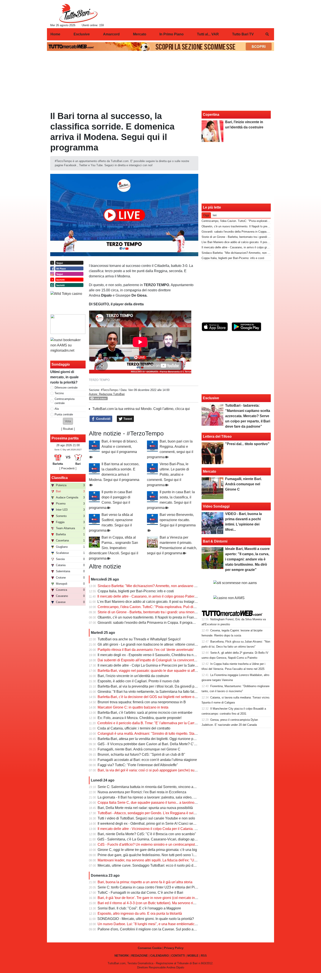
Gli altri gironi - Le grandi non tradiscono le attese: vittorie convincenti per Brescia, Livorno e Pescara (175, 644)
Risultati (68, 428)
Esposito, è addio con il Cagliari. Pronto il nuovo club (138, 681)
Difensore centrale (66, 387)
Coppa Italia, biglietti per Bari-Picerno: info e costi (136, 591)
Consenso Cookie (150, 948)
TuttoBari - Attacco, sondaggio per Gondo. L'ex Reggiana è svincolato (151, 813)
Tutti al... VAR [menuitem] (208, 34)
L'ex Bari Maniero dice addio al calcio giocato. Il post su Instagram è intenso (155, 601)
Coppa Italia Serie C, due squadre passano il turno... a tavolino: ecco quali (155, 802)
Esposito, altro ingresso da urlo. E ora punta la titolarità (140, 913)
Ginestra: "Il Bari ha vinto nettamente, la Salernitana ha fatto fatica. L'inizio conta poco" (164, 691)
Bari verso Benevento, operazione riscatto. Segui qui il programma (178, 520)
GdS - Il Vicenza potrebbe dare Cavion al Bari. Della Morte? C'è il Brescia (154, 744)
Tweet (127, 418)
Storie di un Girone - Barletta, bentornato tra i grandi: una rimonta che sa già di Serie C (164, 612)
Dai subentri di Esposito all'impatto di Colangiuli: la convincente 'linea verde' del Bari (163, 660)
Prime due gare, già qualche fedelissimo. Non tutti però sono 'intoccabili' (153, 855)
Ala (57, 408)
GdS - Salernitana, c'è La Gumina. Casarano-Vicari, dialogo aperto (148, 839)
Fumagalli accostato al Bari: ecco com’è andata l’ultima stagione (147, 760)
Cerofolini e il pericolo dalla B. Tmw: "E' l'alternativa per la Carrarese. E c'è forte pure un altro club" (173, 723)
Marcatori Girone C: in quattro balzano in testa (133, 707)
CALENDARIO (159, 955)
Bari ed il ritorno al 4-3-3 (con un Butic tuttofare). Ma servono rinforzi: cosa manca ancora (166, 903)
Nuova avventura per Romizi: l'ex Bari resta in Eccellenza (142, 792)
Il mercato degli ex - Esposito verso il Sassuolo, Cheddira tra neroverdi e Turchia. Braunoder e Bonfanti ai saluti (183, 655)
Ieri (215, 215)
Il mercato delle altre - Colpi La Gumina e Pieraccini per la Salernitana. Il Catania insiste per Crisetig (175, 665)
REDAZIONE (139, 955)
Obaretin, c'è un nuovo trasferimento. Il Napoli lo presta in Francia (148, 617)
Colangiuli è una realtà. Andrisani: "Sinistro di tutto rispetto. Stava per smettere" (158, 733)
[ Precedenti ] (67, 468)
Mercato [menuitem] (139, 34)
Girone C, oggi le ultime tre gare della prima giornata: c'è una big (147, 850)
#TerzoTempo (109, 390)
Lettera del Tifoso (217, 436)
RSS (204, 955)
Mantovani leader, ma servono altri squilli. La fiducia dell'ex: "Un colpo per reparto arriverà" (167, 860)
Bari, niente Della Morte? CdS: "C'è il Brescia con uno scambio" (147, 834)
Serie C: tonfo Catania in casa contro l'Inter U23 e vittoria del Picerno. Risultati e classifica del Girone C (177, 887)
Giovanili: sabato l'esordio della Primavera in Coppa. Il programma (149, 622)
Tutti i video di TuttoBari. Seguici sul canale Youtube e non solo (146, 818)
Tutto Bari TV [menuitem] (243, 34)
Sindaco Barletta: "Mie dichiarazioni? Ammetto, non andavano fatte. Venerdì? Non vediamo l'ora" (172, 586)
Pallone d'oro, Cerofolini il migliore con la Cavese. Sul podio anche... (151, 929)
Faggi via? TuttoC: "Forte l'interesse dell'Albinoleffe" (138, 765)
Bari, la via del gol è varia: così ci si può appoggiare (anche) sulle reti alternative (159, 770)
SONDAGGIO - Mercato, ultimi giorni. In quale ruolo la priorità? (145, 919)
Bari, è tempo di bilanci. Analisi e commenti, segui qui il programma (120, 446)
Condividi (102, 418)
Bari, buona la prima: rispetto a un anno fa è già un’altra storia (145, 882)
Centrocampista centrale (64, 401)
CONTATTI (178, 955)
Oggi (206, 215)
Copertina (211, 114)
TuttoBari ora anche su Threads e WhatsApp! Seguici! (139, 639)
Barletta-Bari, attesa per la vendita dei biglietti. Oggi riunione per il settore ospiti (158, 739)
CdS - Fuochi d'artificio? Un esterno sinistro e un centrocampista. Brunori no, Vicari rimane (167, 844)
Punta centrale (64, 414)
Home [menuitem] (55, 34)
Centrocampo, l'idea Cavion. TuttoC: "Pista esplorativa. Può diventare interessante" (162, 607)
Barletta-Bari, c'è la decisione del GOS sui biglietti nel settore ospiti (149, 697)
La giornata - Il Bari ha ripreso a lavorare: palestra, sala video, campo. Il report (157, 797)
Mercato (209, 471)
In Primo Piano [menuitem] (171, 34)
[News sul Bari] (78, 13)
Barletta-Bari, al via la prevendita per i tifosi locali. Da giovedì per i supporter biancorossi (165, 686)
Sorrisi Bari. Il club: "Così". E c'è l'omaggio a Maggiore (139, 908)
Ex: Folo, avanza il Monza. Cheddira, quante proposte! (139, 718)
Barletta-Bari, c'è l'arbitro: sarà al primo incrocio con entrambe (145, 712)
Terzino (59, 393)
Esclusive (211, 398)
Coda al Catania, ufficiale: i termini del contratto (133, 728)
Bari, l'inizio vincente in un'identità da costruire (133, 676)
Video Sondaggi (216, 506)
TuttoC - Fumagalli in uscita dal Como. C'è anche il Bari (140, 892)
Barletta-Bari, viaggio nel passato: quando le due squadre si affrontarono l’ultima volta (164, 670)
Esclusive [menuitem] (82, 34)
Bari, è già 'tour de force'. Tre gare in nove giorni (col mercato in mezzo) (152, 898)
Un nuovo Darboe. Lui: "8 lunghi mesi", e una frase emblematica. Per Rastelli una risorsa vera (170, 924)
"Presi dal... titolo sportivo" (247, 444)
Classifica (60, 478)
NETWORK (121, 955)
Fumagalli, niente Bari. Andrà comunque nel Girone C (139, 749)
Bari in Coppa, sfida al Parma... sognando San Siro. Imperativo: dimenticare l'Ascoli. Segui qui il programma (113, 548)
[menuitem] (267, 34)
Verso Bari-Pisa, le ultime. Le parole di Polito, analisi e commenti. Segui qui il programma (168, 474)
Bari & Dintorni (215, 541)
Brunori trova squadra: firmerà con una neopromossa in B (142, 702)
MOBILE (192, 955)
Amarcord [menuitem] (111, 34)
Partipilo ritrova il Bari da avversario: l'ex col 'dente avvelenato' (146, 650)
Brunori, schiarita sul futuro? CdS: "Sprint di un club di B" (141, 754)
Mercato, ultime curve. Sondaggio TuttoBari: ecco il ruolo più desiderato (153, 865)
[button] (68, 421)
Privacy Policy (173, 948)
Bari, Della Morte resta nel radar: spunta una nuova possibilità (145, 808)
